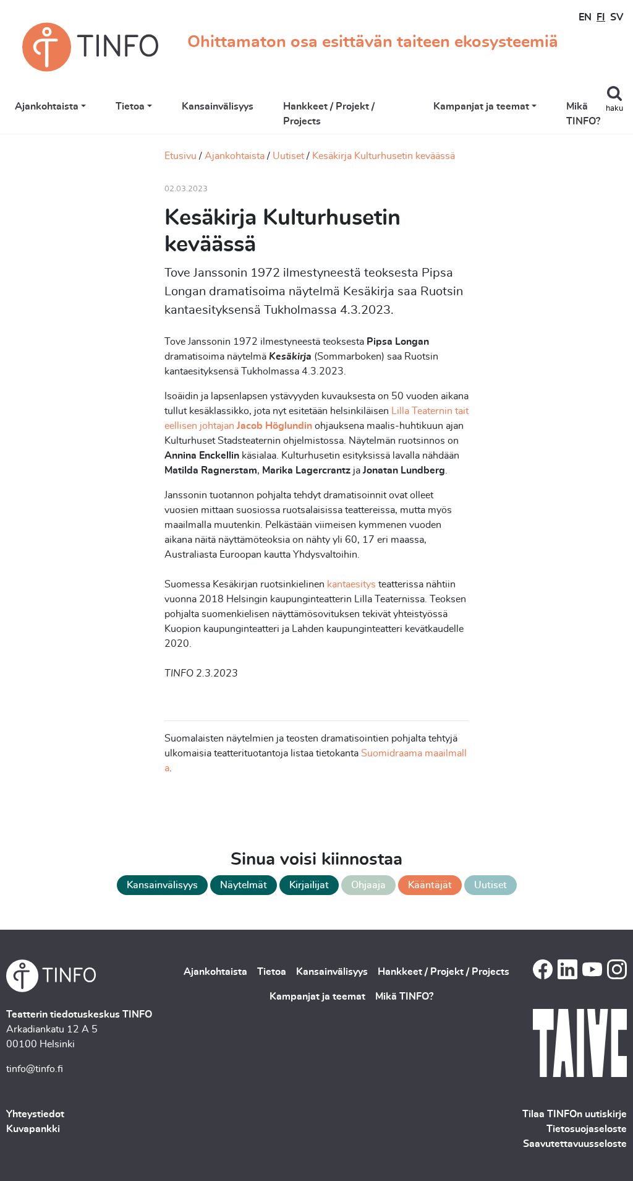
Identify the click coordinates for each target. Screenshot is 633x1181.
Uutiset (288, 156)
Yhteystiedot (35, 1114)
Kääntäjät (430, 885)
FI (601, 17)
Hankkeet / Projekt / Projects (329, 114)
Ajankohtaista (47, 106)
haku (614, 109)
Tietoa (130, 106)
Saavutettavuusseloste (575, 1144)
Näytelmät (243, 885)
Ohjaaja (368, 885)
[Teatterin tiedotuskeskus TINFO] (90, 47)
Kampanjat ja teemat (481, 106)
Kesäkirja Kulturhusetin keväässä (383, 156)
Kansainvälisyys (217, 106)
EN (585, 17)
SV (616, 17)
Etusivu (180, 156)
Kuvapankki (33, 1129)
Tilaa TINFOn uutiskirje (574, 1114)
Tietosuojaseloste (586, 1129)
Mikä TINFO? (583, 114)
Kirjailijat (309, 885)
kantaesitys (350, 584)
